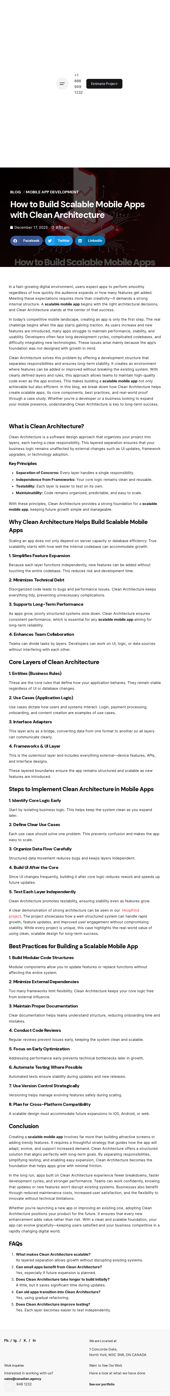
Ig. (16, 1340)
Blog (15, 192)
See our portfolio (102, 1384)
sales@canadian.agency (22, 1379)
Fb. (7, 1340)
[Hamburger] (62, 84)
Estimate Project (104, 84)
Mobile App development (52, 192)
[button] (26, 241)
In (34, 1340)
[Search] (10, 1386)
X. (25, 1340)
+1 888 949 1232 (18, 1384)
